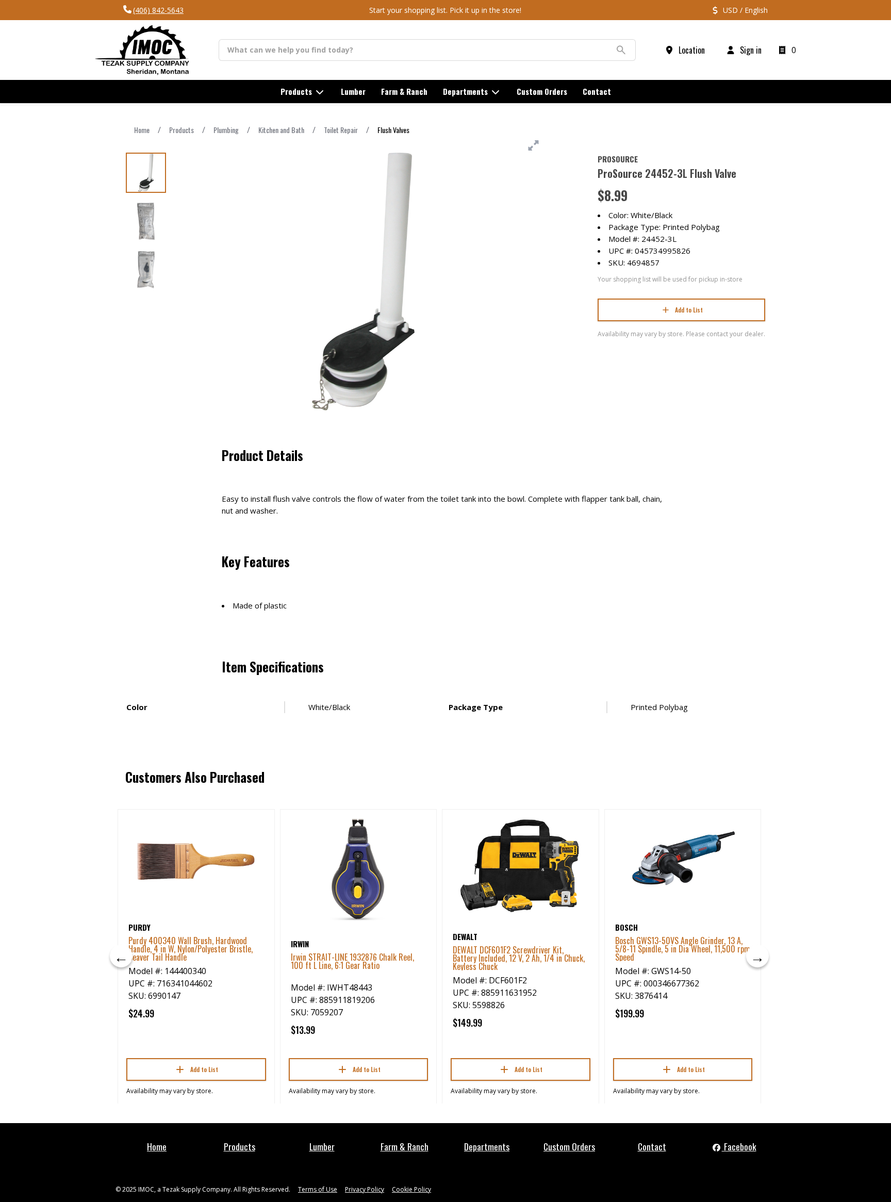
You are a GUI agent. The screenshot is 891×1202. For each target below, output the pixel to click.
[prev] (121, 956)
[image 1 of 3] (146, 173)
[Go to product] (196, 861)
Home (142, 129)
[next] (757, 956)
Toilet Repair (341, 129)
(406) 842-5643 (158, 10)
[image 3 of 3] (146, 270)
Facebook (739, 1146)
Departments (486, 1146)
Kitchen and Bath (281, 129)
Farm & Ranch (404, 1146)
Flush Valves (393, 129)
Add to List (689, 309)
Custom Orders (569, 1146)
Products (181, 129)
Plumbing (226, 129)
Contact (652, 1146)
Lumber (322, 1146)
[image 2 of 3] (146, 221)
